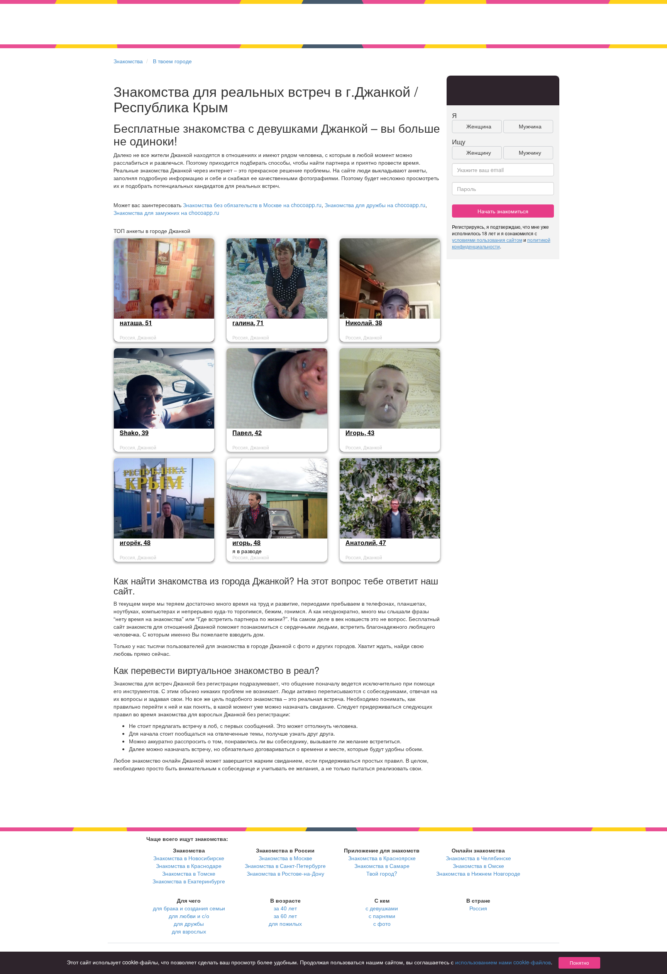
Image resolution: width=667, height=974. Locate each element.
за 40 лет (285, 908)
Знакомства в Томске (188, 873)
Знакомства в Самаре (382, 865)
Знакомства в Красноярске (382, 858)
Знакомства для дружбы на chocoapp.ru (375, 205)
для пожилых (285, 923)
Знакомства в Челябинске (478, 858)
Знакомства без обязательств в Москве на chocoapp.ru (252, 205)
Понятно (579, 962)
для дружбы (189, 923)
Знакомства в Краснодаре (189, 865)
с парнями (382, 916)
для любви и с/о (189, 916)
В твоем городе (172, 61)
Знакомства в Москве (285, 858)
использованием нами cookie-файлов (503, 962)
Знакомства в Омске (478, 865)
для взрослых (189, 931)
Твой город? (381, 873)
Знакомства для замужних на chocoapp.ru (166, 212)
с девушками (382, 908)
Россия (478, 908)
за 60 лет (285, 916)
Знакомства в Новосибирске (188, 858)
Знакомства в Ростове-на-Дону (285, 873)
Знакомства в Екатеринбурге (188, 881)
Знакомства (128, 61)
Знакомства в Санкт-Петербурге (285, 865)
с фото (382, 923)
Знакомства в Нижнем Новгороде (478, 873)
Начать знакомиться (502, 211)
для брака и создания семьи (189, 908)
